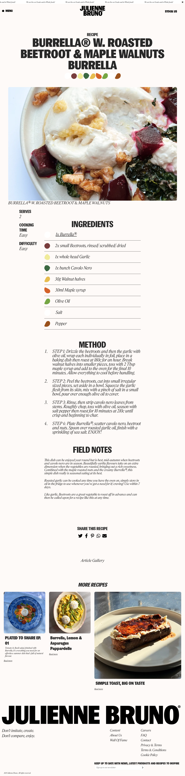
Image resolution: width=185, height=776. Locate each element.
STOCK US (171, 11)
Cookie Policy (149, 755)
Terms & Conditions (153, 750)
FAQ (144, 735)
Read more (8, 661)
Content (115, 730)
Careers (146, 730)
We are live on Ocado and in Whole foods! (21, 2)
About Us (116, 735)
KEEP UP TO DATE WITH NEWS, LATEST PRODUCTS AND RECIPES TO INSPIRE (136, 763)
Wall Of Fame (118, 740)
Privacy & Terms (151, 745)
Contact (146, 740)
